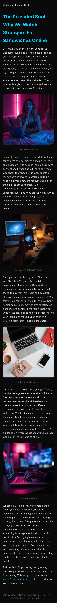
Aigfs (6, 579)
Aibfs (36, 579)
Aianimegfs (26, 579)
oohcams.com (29, 157)
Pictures (14, 579)
